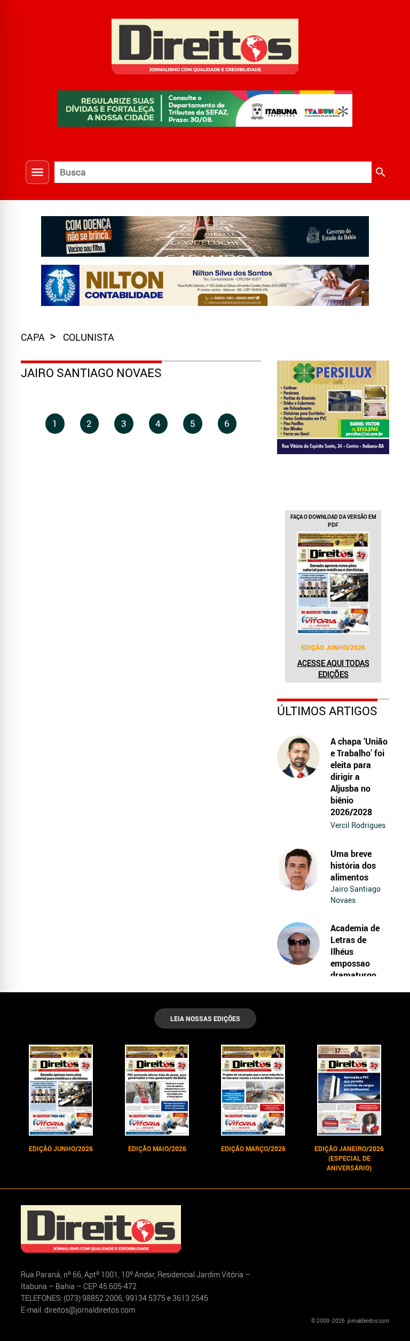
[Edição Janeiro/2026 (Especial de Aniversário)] (349, 1090)
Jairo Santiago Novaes (355, 894)
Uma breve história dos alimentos (353, 865)
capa (34, 337)
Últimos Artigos (327, 710)
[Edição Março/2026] (253, 1090)
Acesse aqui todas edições (333, 668)
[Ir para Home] (205, 45)
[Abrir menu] (37, 172)
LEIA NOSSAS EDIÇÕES (205, 1018)
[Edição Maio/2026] (157, 1090)
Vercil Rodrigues (357, 825)
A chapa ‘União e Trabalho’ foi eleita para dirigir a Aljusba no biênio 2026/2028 (359, 776)
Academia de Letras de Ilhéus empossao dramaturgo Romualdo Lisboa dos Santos (355, 969)
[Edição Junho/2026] (333, 583)
